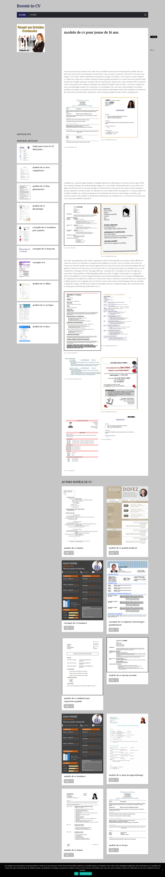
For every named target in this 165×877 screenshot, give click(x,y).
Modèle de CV (84, 25)
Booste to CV (28, 6)
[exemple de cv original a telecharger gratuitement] (127, 589)
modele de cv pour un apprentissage (126, 775)
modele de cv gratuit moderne (123, 548)
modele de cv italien (73, 548)
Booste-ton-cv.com (71, 25)
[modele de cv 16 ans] (127, 815)
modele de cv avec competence (41, 169)
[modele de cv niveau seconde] (127, 654)
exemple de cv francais (44, 249)
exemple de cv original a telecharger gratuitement (126, 623)
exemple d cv (39, 262)
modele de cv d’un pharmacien (41, 187)
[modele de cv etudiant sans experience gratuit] (82, 666)
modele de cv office (42, 284)
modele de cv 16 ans (118, 845)
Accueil (22, 15)
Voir (67, 553)
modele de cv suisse (73, 850)
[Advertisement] (105, 52)
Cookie (33, 15)
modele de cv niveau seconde (123, 675)
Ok (76, 874)
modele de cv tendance (75, 776)
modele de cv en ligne (43, 305)
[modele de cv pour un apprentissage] (127, 743)
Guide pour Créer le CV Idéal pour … (43, 147)
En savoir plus (86, 874)
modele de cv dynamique (39, 207)
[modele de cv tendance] (82, 744)
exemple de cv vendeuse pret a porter (44, 229)
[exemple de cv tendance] (82, 590)
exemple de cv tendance (75, 623)
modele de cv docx (41, 326)
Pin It (152, 50)
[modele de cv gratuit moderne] (127, 515)
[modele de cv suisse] (82, 818)
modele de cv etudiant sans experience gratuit (77, 699)
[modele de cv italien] (82, 515)
